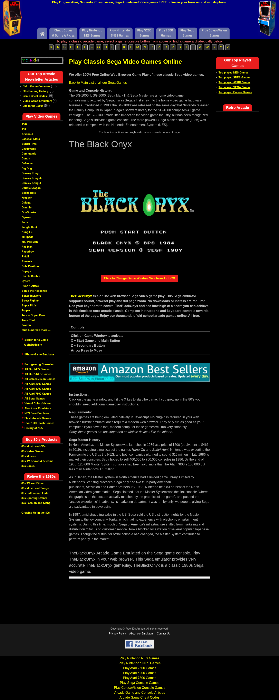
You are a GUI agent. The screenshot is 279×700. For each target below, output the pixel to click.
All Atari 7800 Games (38, 393)
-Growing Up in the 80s (35, 512)
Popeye (26, 271)
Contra (26, 158)
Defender (27, 163)
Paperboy (28, 251)
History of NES (34, 428)
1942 (24, 124)
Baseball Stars (31, 138)
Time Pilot (28, 320)
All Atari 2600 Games (38, 383)
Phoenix (27, 261)
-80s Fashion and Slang (35, 502)
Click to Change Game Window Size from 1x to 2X (139, 278)
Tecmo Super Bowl (34, 315)
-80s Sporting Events (34, 498)
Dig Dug (27, 168)
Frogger (27, 197)
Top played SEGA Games (234, 87)
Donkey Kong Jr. (32, 178)
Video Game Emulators (37, 100)
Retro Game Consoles (36, 86)
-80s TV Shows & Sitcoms (37, 461)
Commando (29, 153)
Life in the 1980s (33, 105)
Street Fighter (30, 300)
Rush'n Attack (30, 285)
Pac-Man (27, 246)
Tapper (26, 310)
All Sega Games (35, 398)
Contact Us (163, 633)
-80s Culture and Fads (34, 493)
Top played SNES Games (234, 77)
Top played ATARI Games (234, 82)
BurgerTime (29, 143)
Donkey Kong (30, 173)
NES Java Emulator (37, 413)
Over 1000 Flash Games (39, 423)
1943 (24, 129)
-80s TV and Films (32, 483)
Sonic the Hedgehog (34, 290)
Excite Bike (29, 192)
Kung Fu (27, 232)
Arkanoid (27, 134)
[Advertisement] (139, 17)
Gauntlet (27, 207)
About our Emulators (38, 408)
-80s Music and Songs (35, 488)
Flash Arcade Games (38, 418)
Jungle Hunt (29, 227)
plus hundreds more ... (36, 330)
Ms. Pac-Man (30, 241)
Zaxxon (26, 325)
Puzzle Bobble (31, 276)
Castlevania (29, 148)
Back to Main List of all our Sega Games (98, 82)
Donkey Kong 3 (31, 183)
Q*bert (26, 281)
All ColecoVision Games (40, 379)
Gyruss (26, 217)
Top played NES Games (233, 72)
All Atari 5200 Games (38, 388)
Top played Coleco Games (235, 92)
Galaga (26, 202)
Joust (25, 222)
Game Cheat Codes (35, 96)
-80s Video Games (32, 451)
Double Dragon (31, 187)
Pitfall (25, 256)
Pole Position (30, 266)
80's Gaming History (36, 91)
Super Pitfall (29, 305)
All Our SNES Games (38, 374)
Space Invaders (31, 295)
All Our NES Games (37, 369)
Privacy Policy (117, 633)
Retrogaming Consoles (39, 364)
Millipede (27, 236)
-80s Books (28, 465)
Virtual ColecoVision (38, 403)
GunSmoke (29, 212)
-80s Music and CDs (33, 446)
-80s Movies (28, 456)
